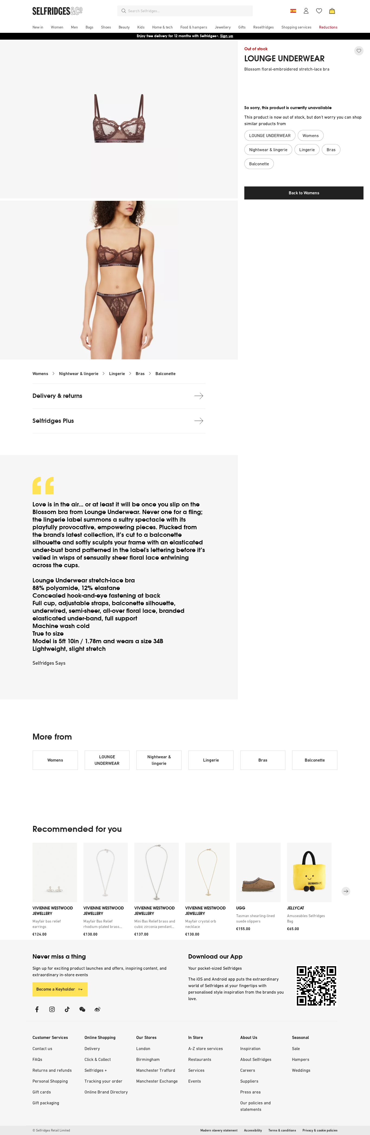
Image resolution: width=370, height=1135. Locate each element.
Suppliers (249, 1081)
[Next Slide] (346, 891)
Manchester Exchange (157, 1081)
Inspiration (250, 1048)
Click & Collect (98, 1059)
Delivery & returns (57, 396)
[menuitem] (38, 27)
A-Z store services (205, 1048)
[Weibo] (97, 1012)
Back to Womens (304, 192)
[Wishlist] (319, 10)
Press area (250, 1091)
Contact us (42, 1048)
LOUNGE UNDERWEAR (284, 59)
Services (196, 1070)
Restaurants (199, 1059)
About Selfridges (255, 1059)
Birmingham (148, 1059)
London (143, 1048)
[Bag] (332, 10)
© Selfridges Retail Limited (51, 1130)
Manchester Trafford (155, 1070)
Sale (296, 1048)
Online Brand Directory (106, 1091)
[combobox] (189, 11)
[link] (54, 923)
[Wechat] (82, 1012)
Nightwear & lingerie (78, 373)
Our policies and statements (255, 1106)
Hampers (300, 1059)
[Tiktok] (67, 1012)
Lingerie (117, 373)
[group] (185, 891)
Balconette (165, 373)
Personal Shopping (50, 1081)
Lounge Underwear (112, 512)
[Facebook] (37, 1012)
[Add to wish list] (358, 50)
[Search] (123, 10)
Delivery (92, 1048)
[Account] (306, 10)
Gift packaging (46, 1102)
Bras (140, 373)
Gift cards (42, 1091)
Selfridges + (96, 1070)
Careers (247, 1070)
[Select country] (293, 10)
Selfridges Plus (53, 421)
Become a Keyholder (55, 989)
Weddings (301, 1070)
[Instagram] (52, 1012)
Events (194, 1081)
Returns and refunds (52, 1070)
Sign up (226, 36)
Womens (40, 373)
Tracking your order (103, 1081)
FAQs (37, 1059)
